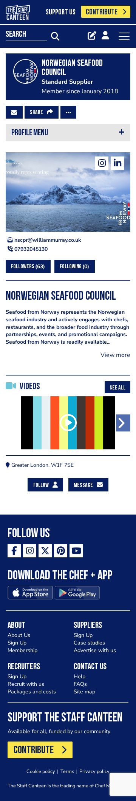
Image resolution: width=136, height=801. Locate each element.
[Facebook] (14, 550)
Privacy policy (94, 771)
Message (83, 485)
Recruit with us (26, 684)
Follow (41, 485)
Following (73, 266)
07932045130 (30, 249)
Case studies (89, 642)
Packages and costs (32, 691)
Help (79, 676)
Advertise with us (95, 650)
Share (36, 113)
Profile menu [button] (29, 133)
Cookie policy (40, 771)
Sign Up (17, 642)
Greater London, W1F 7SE (42, 465)
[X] (45, 550)
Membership (22, 650)
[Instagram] (101, 163)
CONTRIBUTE (101, 12)
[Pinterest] (60, 550)
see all (117, 388)
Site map (84, 691)
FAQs (80, 684)
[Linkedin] (117, 163)
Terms (67, 771)
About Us (19, 635)
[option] (68, 422)
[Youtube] (76, 550)
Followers (27, 266)
